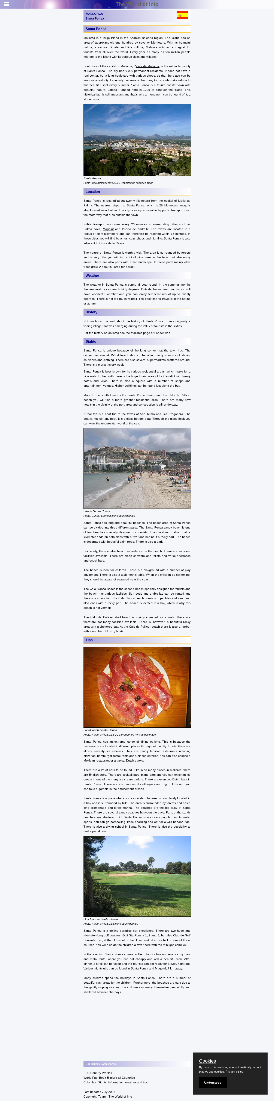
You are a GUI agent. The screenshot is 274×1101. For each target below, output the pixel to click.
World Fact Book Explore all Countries (109, 1077)
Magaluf (108, 229)
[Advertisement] (137, 1028)
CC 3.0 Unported (122, 183)
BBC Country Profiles (97, 1073)
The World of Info (137, 4)
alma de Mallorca (147, 66)
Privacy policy (234, 1071)
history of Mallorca (106, 333)
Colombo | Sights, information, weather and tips (115, 1082)
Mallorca (89, 37)
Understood (213, 1082)
